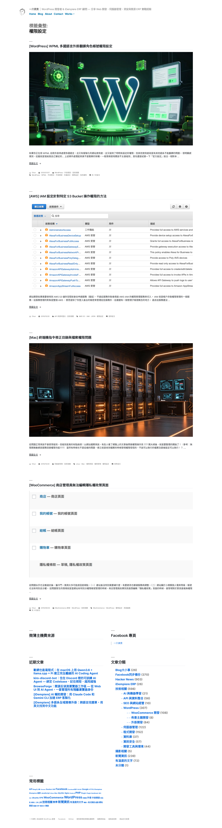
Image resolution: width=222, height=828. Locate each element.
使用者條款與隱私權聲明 (85, 819)
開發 (47, 806)
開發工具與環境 (133, 746)
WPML (43, 175)
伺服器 (85, 798)
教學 (55, 802)
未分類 (119, 765)
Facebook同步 (72, 789)
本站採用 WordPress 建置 (46, 819)
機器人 (86, 802)
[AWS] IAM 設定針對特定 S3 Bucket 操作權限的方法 (68, 196)
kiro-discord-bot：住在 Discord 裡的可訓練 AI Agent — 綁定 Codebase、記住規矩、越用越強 (65, 679)
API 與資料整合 (60, 316)
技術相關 (75, 173)
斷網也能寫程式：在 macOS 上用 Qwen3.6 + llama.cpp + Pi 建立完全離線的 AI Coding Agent (66, 671)
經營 (97, 802)
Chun (34, 173)
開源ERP (42, 806)
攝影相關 (121, 751)
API (30, 789)
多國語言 (67, 175)
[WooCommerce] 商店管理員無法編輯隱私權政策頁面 (69, 485)
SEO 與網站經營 (133, 703)
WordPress (59, 173)
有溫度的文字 (124, 760)
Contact (58, 13)
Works (68, 13)
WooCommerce (99, 608)
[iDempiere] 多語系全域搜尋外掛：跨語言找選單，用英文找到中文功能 (68, 704)
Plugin (83, 793)
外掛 (89, 797)
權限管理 (97, 464)
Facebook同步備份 (128, 674)
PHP (78, 792)
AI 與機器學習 (132, 693)
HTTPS (91, 789)
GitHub (71, 819)
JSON (93, 316)
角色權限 (83, 175)
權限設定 (75, 175)
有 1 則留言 (96, 175)
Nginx (67, 793)
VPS (41, 798)
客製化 (33, 802)
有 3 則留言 (36, 610)
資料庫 (127, 736)
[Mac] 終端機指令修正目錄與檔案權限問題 (60, 337)
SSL (30, 798)
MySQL (61, 793)
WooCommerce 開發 (62, 608)
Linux (78, 464)
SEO (100, 793)
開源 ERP (36, 806)
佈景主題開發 (140, 717)
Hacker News (124, 679)
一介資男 (34, 9)
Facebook (61, 789)
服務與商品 (101, 819)
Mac (83, 464)
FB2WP (79, 789)
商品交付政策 (124, 819)
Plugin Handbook (92, 793)
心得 (40, 802)
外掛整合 (51, 175)
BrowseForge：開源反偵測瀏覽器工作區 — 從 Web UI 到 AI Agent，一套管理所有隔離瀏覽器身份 (67, 688)
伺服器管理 (59, 464)
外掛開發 (67, 173)
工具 (36, 802)
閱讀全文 (35, 163)
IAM (88, 316)
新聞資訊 (121, 756)
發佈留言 (112, 316)
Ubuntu (35, 798)
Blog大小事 (122, 670)
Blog (40, 13)
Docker (49, 789)
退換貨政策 (112, 819)
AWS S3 (82, 316)
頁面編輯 (127, 608)
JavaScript (45, 793)
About (48, 13)
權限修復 (89, 464)
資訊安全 (129, 741)
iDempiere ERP (125, 684)
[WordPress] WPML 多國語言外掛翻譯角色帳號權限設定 (70, 46)
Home (32, 13)
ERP (53, 789)
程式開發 (129, 732)
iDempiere (98, 789)
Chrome (42, 789)
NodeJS (72, 793)
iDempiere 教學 (35, 793)
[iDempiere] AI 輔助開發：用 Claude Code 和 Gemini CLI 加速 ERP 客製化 (64, 696)
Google (85, 789)
